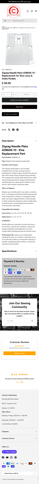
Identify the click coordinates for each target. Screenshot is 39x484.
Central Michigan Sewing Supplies (15, 479)
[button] (32, 11)
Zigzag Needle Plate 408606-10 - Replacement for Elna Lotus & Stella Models (18, 28)
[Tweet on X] (9, 130)
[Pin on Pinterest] (17, 130)
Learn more (27, 1)
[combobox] (19, 21)
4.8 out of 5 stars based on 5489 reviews (19, 378)
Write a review (19, 353)
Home (3, 26)
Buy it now (19, 107)
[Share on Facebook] (13, 130)
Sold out (26, 94)
